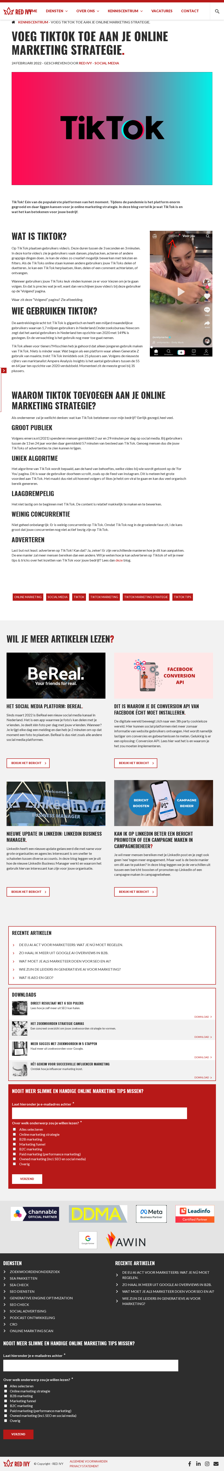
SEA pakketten (23, 1278)
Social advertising (28, 1311)
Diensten (54, 11)
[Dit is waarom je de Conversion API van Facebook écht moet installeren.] (163, 711)
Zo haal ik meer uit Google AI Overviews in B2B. (63, 953)
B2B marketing (30, 1139)
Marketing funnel (32, 1144)
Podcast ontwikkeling (32, 1318)
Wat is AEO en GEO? (36, 977)
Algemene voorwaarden (88, 1461)
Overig (24, 1164)
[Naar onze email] (217, 1463)
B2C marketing (30, 1149)
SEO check (19, 1304)
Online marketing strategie (39, 1134)
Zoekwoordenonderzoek (35, 1272)
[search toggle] (217, 11)
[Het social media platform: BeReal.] (56, 711)
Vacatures (161, 11)
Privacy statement (84, 1466)
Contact (190, 11)
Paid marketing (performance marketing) (50, 1154)
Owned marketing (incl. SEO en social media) (52, 1159)
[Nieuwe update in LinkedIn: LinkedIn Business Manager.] (56, 840)
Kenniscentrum (123, 11)
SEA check (19, 1285)
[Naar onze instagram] (208, 1463)
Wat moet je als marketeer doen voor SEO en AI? (65, 961)
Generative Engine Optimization (41, 1298)
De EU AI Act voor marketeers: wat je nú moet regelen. (71, 945)
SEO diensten (22, 1291)
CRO (13, 1324)
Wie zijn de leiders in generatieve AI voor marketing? (70, 969)
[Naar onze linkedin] (199, 1463)
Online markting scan (31, 1331)
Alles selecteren (31, 1129)
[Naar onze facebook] (190, 1463)
